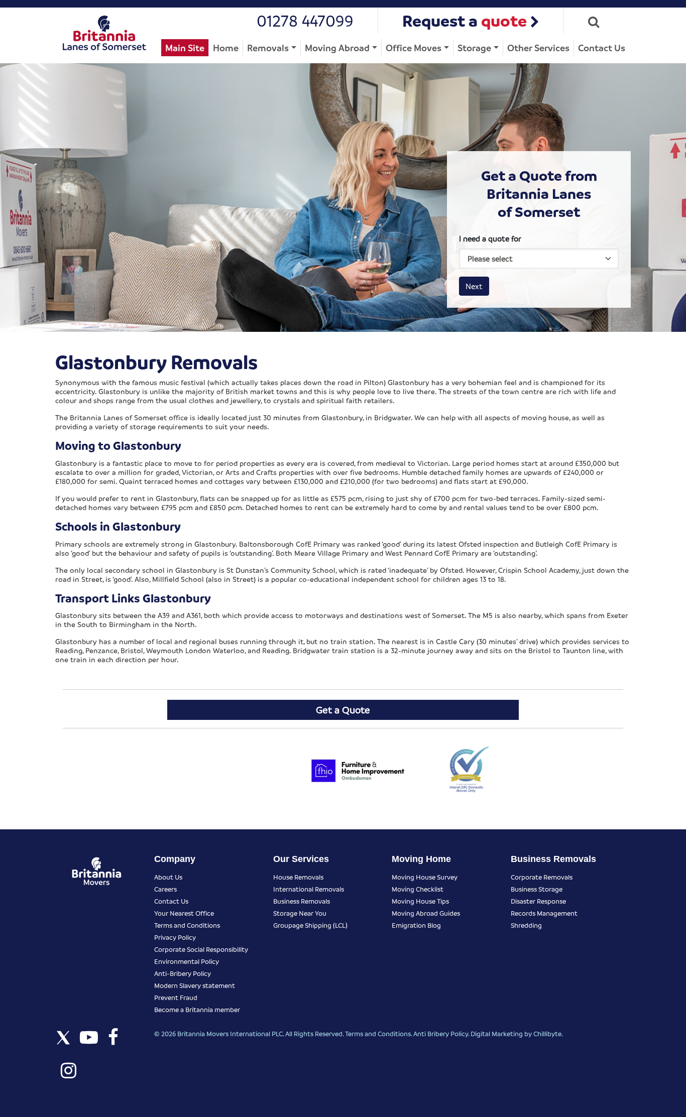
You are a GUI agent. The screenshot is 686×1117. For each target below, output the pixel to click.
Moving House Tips (420, 901)
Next (474, 286)
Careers (165, 889)
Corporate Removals (542, 877)
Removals (268, 47)
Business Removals (301, 901)
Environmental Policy (186, 961)
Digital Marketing (497, 1033)
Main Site (184, 47)
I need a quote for (490, 238)
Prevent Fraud (175, 997)
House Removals (298, 877)
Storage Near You (299, 913)
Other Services (538, 47)
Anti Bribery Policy (440, 1033)
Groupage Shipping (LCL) (310, 925)
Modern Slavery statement (194, 985)
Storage (474, 47)
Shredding (526, 925)
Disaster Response (538, 901)
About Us (168, 877)
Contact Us (601, 47)
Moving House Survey (425, 877)
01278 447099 (305, 20)
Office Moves (413, 47)
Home (226, 47)
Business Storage (536, 889)
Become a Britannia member (197, 1009)
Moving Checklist (417, 889)
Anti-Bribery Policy (182, 973)
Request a (464, 20)
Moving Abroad (337, 47)
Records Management (544, 913)
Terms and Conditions (187, 925)
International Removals (308, 889)
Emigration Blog (416, 925)
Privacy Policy (175, 937)
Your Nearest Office (184, 913)
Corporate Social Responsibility (201, 949)
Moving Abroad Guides (426, 913)
